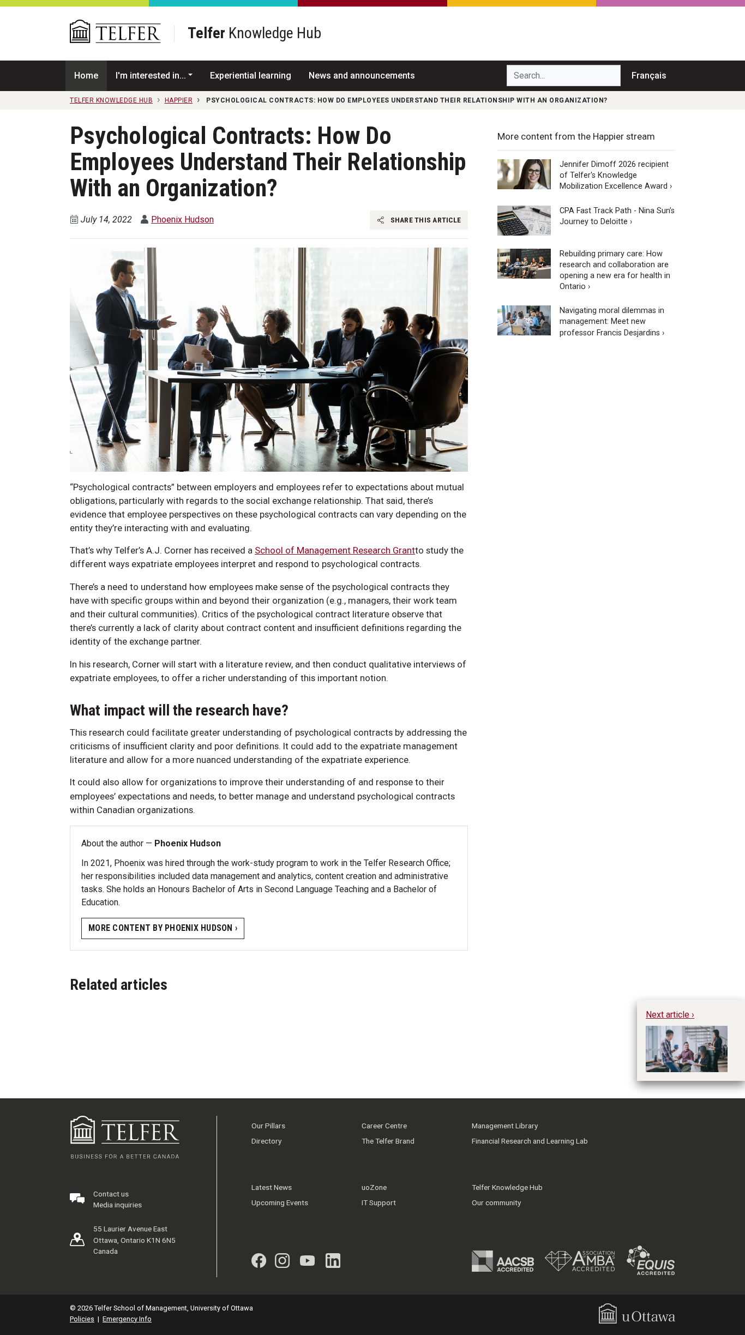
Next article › (670, 1014)
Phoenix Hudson (182, 219)
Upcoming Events (279, 1202)
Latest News (271, 1187)
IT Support (379, 1202)
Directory (266, 1140)
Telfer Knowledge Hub (507, 1187)
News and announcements (362, 75)
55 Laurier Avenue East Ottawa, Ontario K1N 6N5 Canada (134, 1239)
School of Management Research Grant (335, 550)
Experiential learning (250, 75)
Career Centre (384, 1125)
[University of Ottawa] (637, 1313)
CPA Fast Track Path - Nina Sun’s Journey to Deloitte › (617, 216)
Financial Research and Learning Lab (530, 1140)
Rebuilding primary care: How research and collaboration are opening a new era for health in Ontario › (615, 270)
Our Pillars (268, 1125)
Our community (496, 1202)
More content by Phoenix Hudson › (162, 928)
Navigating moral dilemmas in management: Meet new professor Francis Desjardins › (612, 321)
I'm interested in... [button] (151, 75)
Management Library (505, 1125)
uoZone (374, 1187)
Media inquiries (117, 1204)
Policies (82, 1319)
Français (649, 75)
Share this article (424, 219)
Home (86, 75)
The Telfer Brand (388, 1140)
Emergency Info (127, 1319)
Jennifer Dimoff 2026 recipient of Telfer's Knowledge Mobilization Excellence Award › (616, 175)
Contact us (111, 1193)
